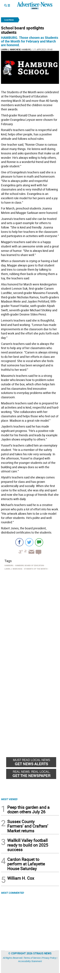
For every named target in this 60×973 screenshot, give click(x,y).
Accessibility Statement (30, 961)
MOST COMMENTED (12, 892)
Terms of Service (32, 957)
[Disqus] (30, 617)
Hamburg (26, 49)
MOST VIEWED (9, 799)
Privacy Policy (49, 957)
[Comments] (39, 542)
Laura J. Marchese (11, 49)
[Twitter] (29, 542)
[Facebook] (19, 542)
